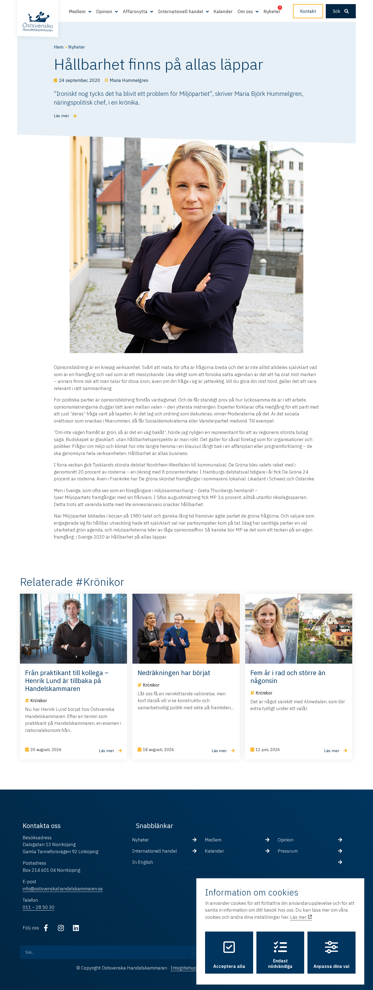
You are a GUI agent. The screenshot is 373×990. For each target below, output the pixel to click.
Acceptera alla (229, 966)
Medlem (213, 840)
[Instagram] (61, 928)
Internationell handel (154, 851)
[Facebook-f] (46, 928)
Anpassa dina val (331, 966)
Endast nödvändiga (280, 963)
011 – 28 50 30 (38, 907)
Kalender (223, 11)
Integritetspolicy (187, 968)
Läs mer (298, 917)
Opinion (286, 840)
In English (142, 862)
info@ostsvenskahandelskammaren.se (63, 889)
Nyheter (272, 11)
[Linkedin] (76, 928)
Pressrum (288, 851)
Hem (59, 47)
